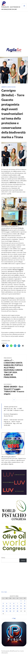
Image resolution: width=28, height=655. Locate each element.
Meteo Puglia (4, 591)
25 (6, 611)
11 (6, 606)
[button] (9, 203)
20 (14, 608)
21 (17, 608)
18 (6, 608)
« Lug (13, 618)
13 (14, 606)
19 (10, 608)
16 (24, 606)
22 (21, 608)
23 (24, 608)
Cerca (3, 557)
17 (3, 608)
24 (3, 611)
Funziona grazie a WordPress (8, 651)
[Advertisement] (14, 30)
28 (17, 611)
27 (14, 611)
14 (17, 606)
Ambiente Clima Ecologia (8, 87)
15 (21, 606)
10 (3, 606)
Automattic (5, 652)
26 (10, 611)
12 (10, 606)
